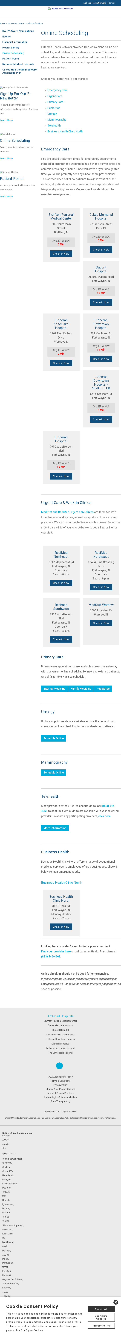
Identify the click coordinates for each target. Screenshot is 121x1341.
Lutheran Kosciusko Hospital (60, 1048)
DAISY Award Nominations (18, 31)
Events (6, 36)
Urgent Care (54, 96)
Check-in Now (61, 253)
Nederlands (8, 1175)
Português (7, 1263)
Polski (5, 1259)
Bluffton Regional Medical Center (60, 1021)
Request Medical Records (18, 64)
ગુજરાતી (6, 1192)
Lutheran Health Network (95, 3)
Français (6, 1179)
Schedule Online (53, 738)
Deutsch (6, 1187)
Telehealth (54, 125)
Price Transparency (60, 1101)
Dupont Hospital (60, 1030)
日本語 (5, 1216)
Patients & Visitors (16, 23)
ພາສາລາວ (7, 1229)
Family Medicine (81, 688)
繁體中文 (6, 1163)
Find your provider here (56, 951)
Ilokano (5, 1208)
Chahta (6, 1167)
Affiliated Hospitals (60, 1016)
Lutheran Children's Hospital (60, 1034)
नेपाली (4, 1246)
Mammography (56, 119)
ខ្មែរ (3, 1238)
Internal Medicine (54, 688)
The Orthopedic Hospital (60, 1053)
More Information (54, 828)
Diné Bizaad (8, 1242)
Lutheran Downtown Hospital (60, 1039)
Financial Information (15, 42)
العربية (5, 1144)
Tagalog (6, 1296)
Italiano (6, 1212)
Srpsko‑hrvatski (10, 1283)
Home (2, 23)
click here (104, 816)
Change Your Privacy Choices (60, 1089)
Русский (6, 1275)
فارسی (5, 1254)
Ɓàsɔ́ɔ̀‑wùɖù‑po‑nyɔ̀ (12, 1225)
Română (6, 1271)
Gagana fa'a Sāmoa (12, 1279)
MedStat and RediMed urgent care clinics (67, 512)
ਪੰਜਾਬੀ (5, 1267)
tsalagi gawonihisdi (12, 1158)
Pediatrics (53, 108)
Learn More (6, 120)
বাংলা (4, 1148)
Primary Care (55, 102)
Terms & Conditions (61, 1081)
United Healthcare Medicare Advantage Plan (19, 71)
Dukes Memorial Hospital (60, 1025)
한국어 (5, 1221)
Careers (112, 3)
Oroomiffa (7, 1171)
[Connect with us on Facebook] (59, 1065)
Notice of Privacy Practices (60, 1093)
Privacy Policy (60, 1085)
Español (6, 1287)
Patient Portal (10, 58)
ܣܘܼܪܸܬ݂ (5, 1291)
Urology (52, 113)
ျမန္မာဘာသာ (8, 1153)
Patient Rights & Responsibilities (60, 1097)
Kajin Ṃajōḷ (7, 1233)
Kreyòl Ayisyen (9, 1183)
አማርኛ (5, 1139)
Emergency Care (57, 90)
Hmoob (6, 1200)
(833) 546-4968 (50, 956)
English (6, 1135)
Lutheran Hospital (60, 1043)
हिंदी (4, 1196)
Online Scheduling (13, 53)
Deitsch (6, 1250)
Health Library (10, 47)
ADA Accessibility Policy (61, 1077)
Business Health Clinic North (65, 131)
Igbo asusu (7, 1204)
